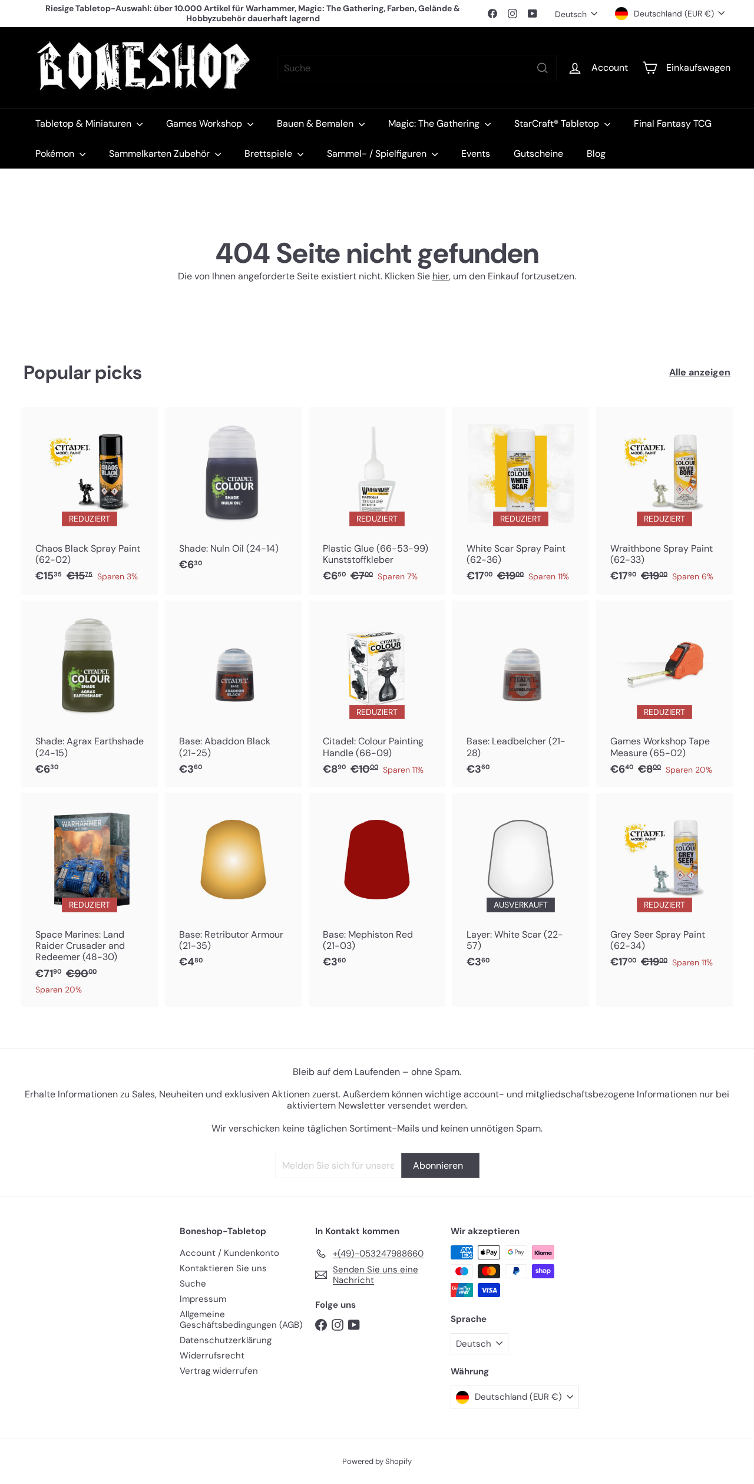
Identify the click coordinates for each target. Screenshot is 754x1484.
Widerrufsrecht (212, 1355)
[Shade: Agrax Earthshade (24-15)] (90, 694)
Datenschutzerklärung (226, 1340)
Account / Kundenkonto (229, 1253)
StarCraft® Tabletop (557, 123)
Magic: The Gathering (435, 123)
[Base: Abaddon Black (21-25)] (233, 694)
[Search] (542, 68)
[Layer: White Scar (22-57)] (521, 887)
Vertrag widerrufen (219, 1371)
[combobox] (417, 68)
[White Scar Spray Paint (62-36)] (521, 501)
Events (475, 153)
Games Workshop (205, 123)
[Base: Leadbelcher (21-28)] (521, 694)
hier (440, 276)
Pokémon (56, 153)
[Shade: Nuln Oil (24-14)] (233, 495)
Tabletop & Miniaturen (84, 123)
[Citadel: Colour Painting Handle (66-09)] (377, 694)
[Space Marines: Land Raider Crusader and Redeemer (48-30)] (90, 900)
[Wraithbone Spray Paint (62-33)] (664, 501)
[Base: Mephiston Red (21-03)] (377, 887)
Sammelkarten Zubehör (160, 153)
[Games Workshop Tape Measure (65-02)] (664, 694)
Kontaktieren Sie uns (223, 1268)
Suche (193, 1284)
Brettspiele (269, 153)
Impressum (203, 1299)
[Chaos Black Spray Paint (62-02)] (90, 501)
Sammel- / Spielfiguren (378, 153)
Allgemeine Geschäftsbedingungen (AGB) (241, 1319)
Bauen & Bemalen (316, 123)
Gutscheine (538, 153)
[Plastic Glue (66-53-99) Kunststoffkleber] (377, 501)
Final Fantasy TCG (673, 123)
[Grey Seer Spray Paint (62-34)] (664, 887)
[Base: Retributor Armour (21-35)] (233, 887)
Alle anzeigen (699, 372)
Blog (596, 153)
